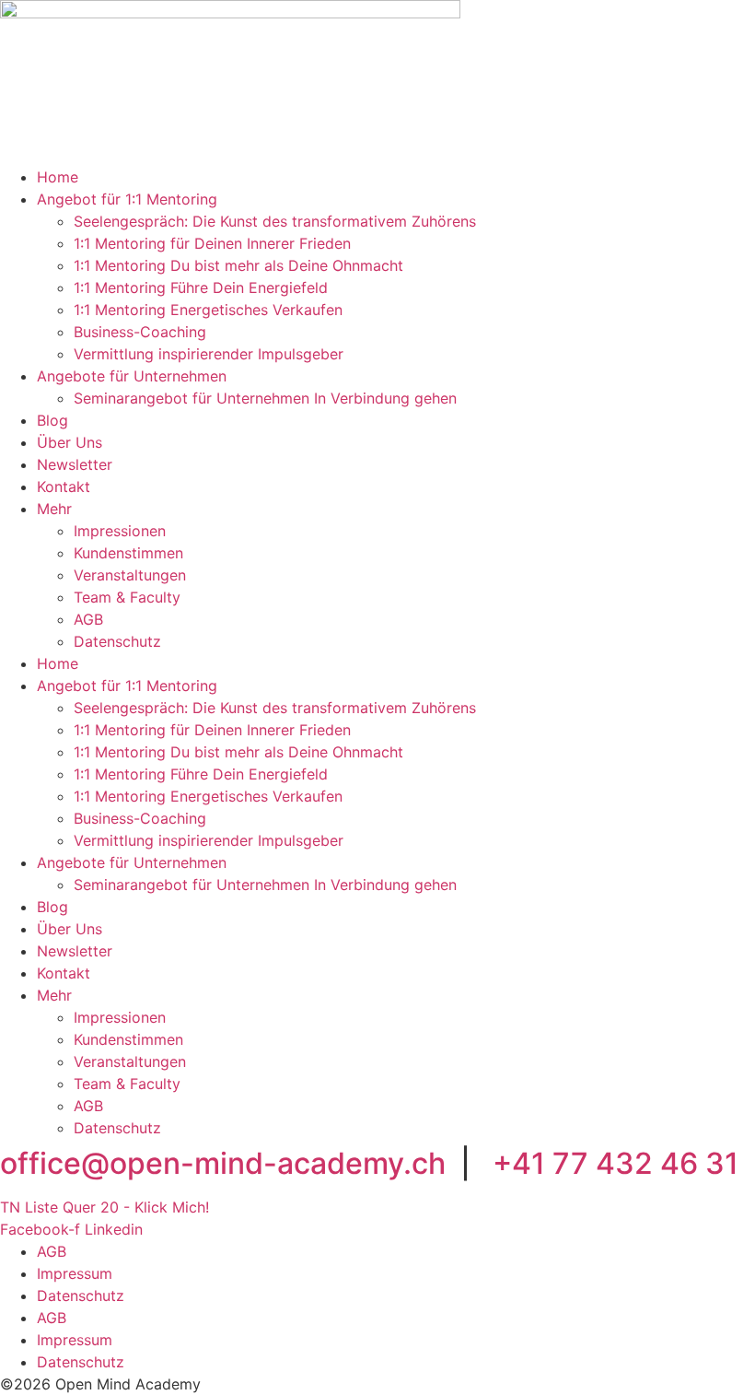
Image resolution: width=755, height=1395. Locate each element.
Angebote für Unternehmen (131, 376)
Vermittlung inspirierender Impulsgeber (208, 354)
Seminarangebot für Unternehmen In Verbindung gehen (265, 398)
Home (57, 177)
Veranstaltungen (130, 575)
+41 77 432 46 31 (615, 1163)
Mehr (54, 508)
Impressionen (120, 531)
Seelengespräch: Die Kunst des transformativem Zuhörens (275, 221)
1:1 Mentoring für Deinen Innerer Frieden (212, 243)
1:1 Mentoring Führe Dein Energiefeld (201, 287)
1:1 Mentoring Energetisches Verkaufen (208, 309)
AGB (88, 619)
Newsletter (74, 464)
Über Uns (69, 442)
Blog (52, 420)
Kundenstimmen (128, 553)
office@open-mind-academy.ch (223, 1163)
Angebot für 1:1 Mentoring (127, 199)
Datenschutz (117, 641)
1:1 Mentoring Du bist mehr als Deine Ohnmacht (238, 265)
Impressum (74, 1273)
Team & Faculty (127, 597)
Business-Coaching (140, 331)
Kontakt (63, 486)
